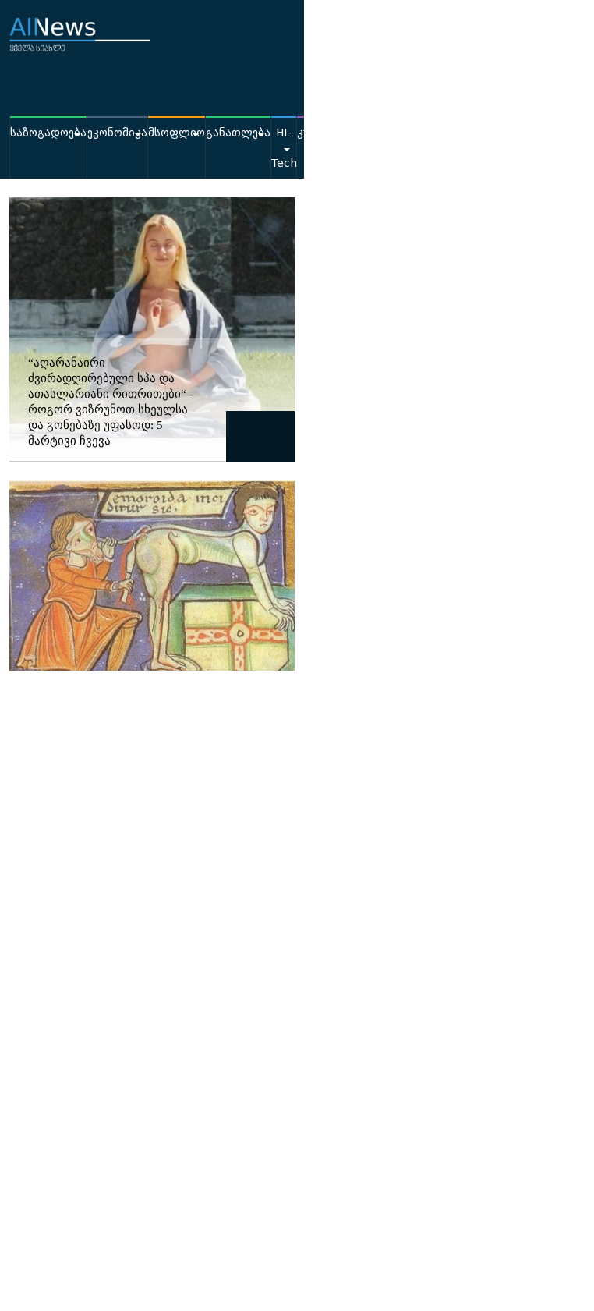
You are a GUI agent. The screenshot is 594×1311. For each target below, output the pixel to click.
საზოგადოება (48, 133)
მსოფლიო (176, 133)
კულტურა (324, 133)
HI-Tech (283, 148)
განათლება (238, 133)
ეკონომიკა (117, 133)
